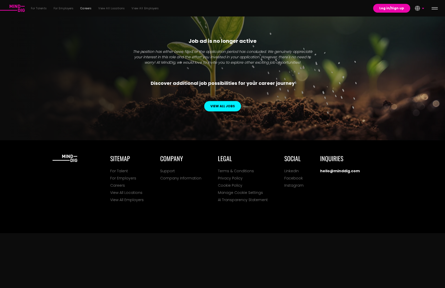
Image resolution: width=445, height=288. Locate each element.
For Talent (119, 171)
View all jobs (222, 106)
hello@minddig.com (340, 171)
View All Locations (126, 192)
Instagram (294, 185)
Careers (117, 185)
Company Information (180, 178)
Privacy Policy (230, 178)
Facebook (293, 178)
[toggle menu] (435, 8)
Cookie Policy (230, 185)
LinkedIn (291, 171)
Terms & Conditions (236, 171)
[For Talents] (12, 8)
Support (167, 171)
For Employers (123, 178)
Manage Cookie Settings (240, 192)
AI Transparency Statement (243, 199)
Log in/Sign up (391, 8)
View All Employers (127, 199)
